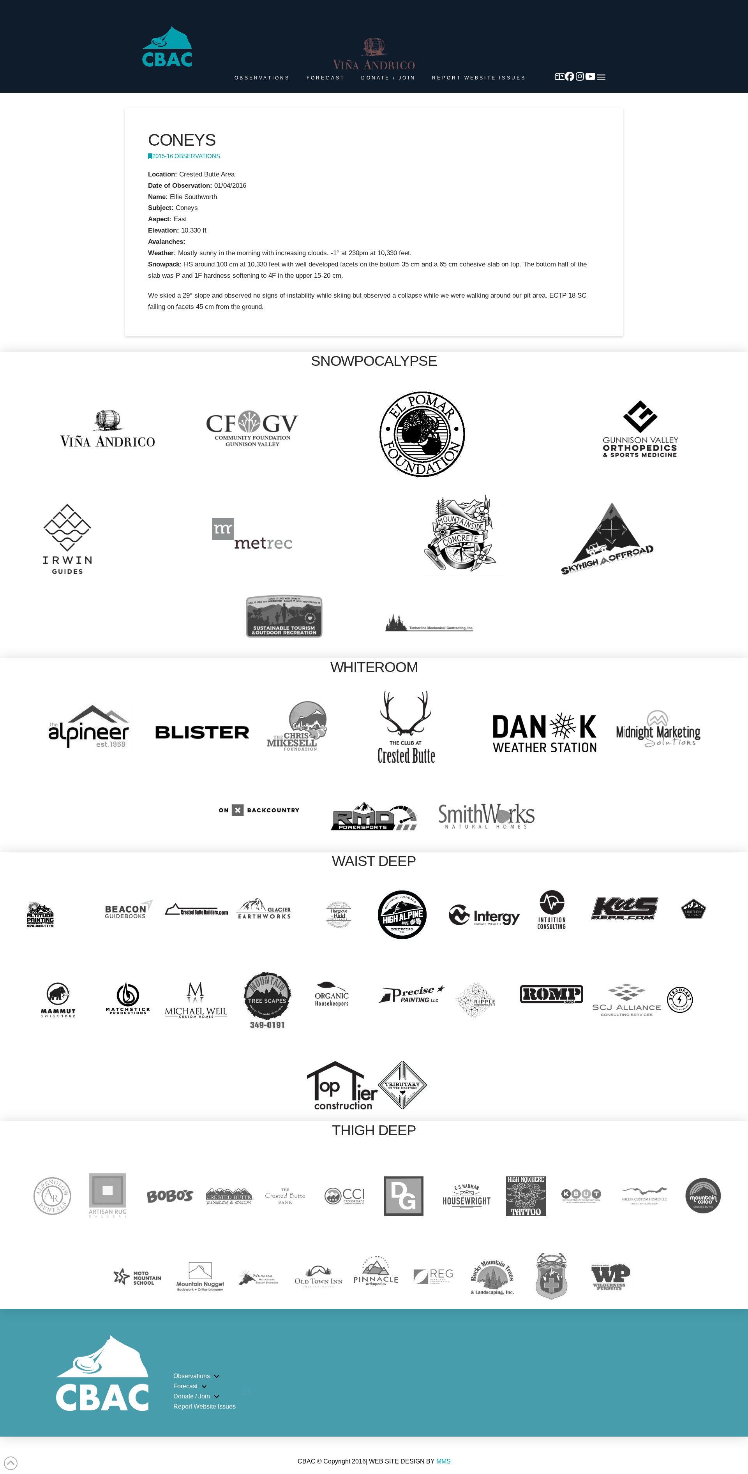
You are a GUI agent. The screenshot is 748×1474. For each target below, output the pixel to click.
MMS (443, 1461)
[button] (601, 77)
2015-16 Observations (186, 156)
